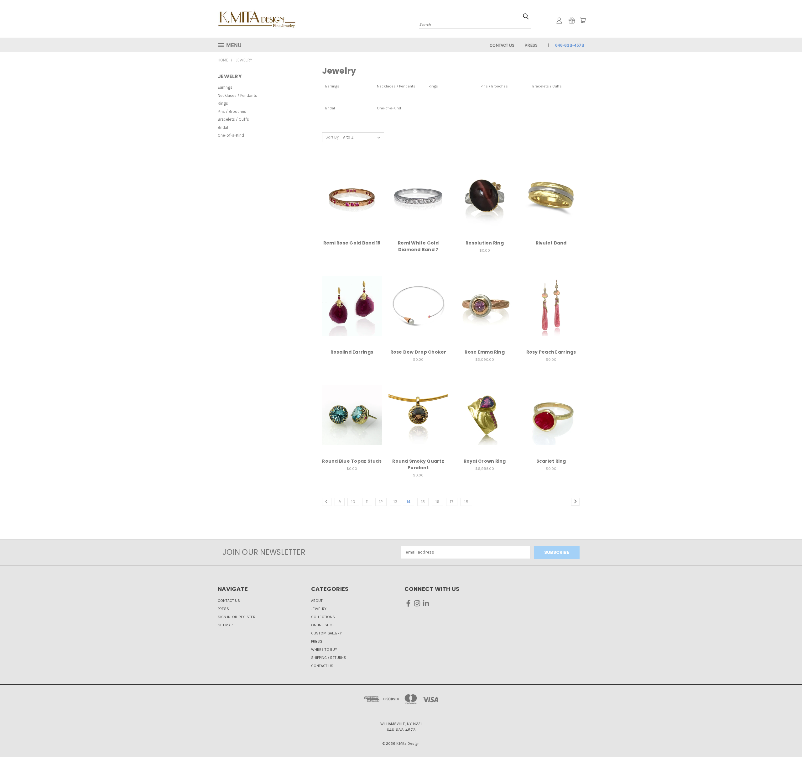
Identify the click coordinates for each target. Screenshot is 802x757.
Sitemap (225, 625)
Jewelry (318, 609)
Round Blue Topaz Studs (352, 461)
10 (353, 501)
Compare (350, 202)
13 (395, 501)
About (317, 600)
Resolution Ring (485, 243)
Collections (323, 617)
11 (367, 501)
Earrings (225, 87)
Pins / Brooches (232, 111)
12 (381, 501)
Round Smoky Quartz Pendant (418, 464)
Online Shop (322, 625)
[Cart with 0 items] (583, 20)
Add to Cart (485, 425)
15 (423, 501)
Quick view (352, 189)
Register (247, 617)
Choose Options (485, 317)
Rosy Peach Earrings (551, 352)
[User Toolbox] (559, 20)
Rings (223, 103)
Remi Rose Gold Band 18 (352, 243)
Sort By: (332, 137)
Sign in (225, 617)
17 (452, 501)
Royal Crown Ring (485, 461)
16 (437, 501)
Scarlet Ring (551, 461)
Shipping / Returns (328, 657)
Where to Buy (324, 649)
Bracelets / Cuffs (233, 119)
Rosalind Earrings (352, 352)
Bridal (223, 127)
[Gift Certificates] (572, 20)
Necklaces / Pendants (237, 95)
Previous (785, 737)
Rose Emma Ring (485, 352)
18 (466, 501)
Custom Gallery (326, 633)
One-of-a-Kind (231, 135)
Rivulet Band (551, 243)
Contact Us (502, 45)
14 (408, 501)
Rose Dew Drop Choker (418, 352)
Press (531, 45)
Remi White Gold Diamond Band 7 (418, 246)
